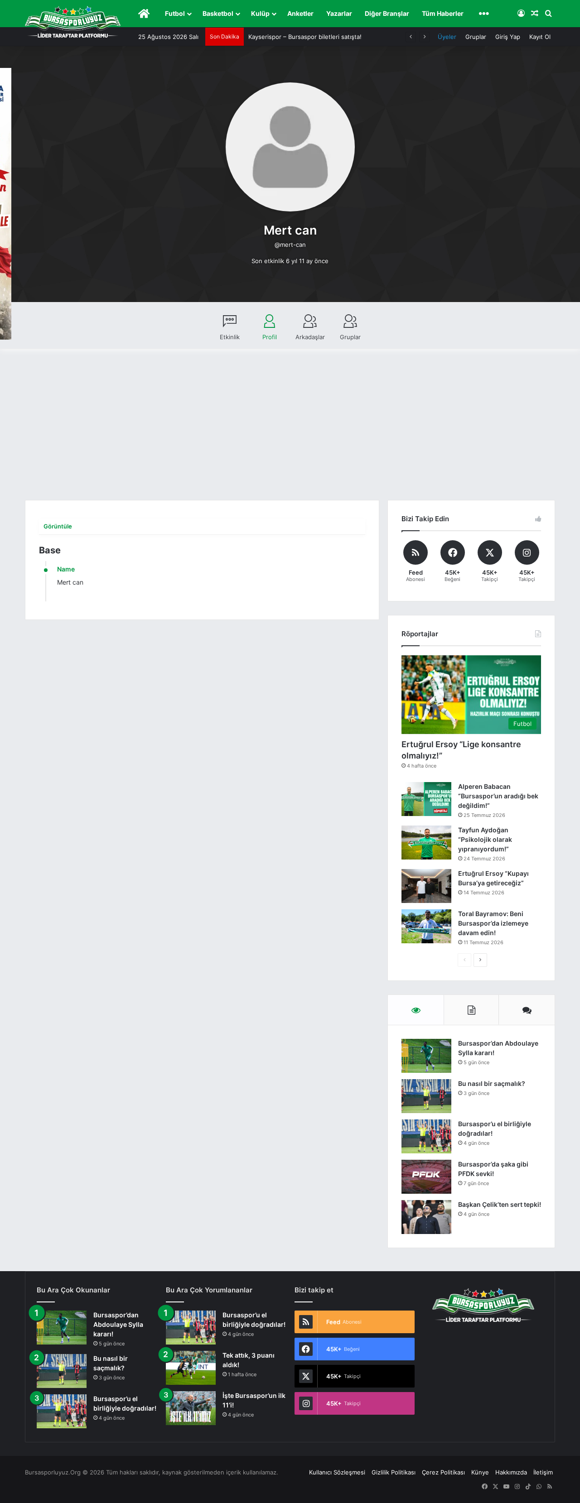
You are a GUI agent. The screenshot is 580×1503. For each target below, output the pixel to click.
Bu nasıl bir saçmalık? (491, 1083)
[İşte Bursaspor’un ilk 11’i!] (191, 1408)
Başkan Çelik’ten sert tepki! (499, 1204)
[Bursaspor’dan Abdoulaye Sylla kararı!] (426, 1056)
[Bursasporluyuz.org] (73, 22)
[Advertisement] (290, 432)
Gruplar (475, 36)
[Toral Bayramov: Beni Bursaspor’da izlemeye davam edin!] (426, 926)
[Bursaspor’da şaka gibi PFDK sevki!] (426, 1177)
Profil (269, 337)
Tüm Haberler (443, 13)
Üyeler (447, 36)
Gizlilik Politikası (394, 1472)
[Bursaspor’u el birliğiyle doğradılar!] (426, 1136)
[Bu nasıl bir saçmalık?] (426, 1096)
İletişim (543, 1472)
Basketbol (218, 13)
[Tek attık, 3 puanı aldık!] (191, 1368)
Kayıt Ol (540, 36)
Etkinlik (230, 337)
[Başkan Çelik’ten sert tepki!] (426, 1217)
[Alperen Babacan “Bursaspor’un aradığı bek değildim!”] (426, 799)
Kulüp (260, 13)
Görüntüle (58, 526)
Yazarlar (339, 13)
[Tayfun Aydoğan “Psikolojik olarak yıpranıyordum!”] (426, 843)
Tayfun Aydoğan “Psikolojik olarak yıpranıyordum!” (485, 839)
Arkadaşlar (310, 337)
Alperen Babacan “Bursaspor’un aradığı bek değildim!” (498, 796)
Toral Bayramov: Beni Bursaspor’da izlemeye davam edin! (493, 923)
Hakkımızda (511, 1472)
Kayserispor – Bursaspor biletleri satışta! (305, 36)
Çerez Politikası (443, 1472)
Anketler (300, 13)
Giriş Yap (507, 36)
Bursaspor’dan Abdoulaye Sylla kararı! (118, 1324)
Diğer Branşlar (387, 13)
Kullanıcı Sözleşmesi (337, 1472)
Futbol (175, 13)
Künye (480, 1472)
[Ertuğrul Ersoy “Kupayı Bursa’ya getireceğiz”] (426, 886)
